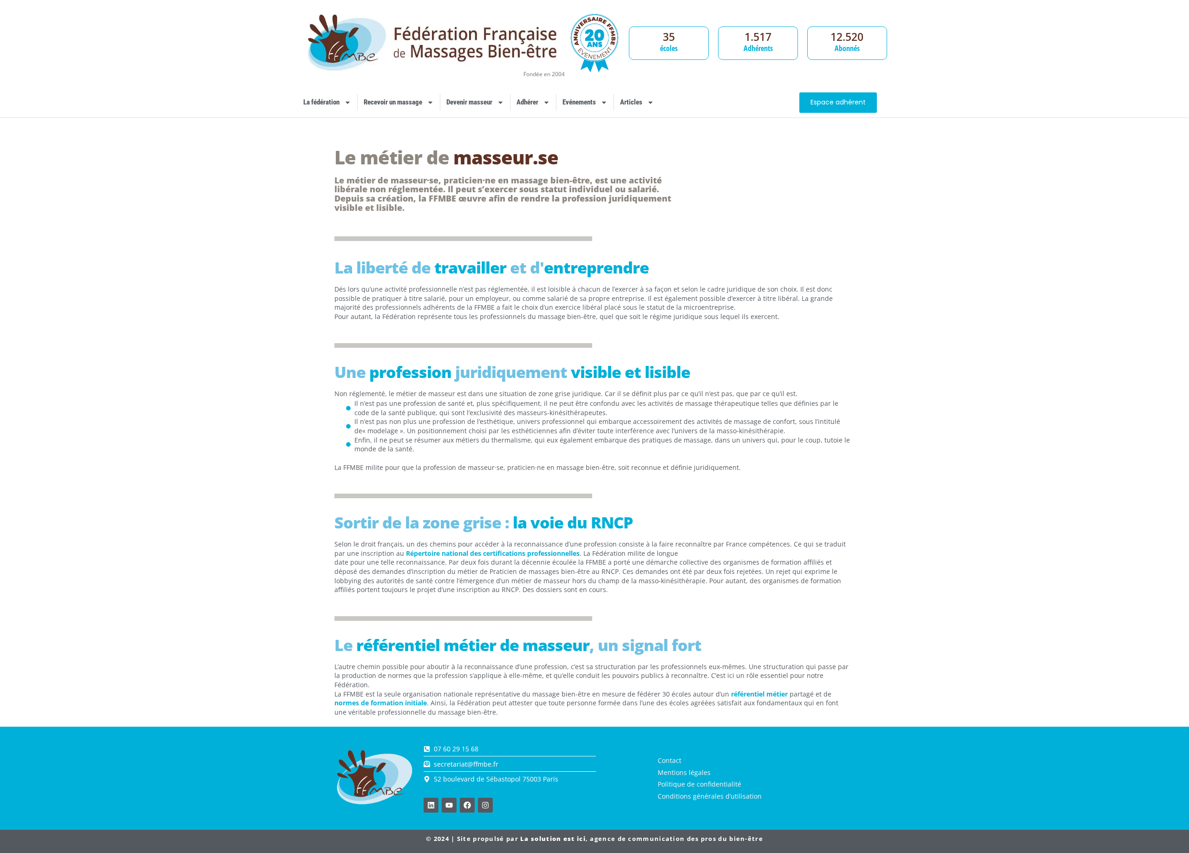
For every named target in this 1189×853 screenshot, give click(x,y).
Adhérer (527, 102)
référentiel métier (759, 694)
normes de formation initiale (380, 702)
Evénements (579, 102)
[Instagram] (485, 805)
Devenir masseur (469, 102)
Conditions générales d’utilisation (710, 796)
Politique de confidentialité (699, 784)
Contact (669, 760)
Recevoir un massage (393, 102)
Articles (631, 102)
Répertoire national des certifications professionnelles (493, 553)
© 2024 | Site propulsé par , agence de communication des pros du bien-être (594, 838)
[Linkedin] (431, 805)
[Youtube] (449, 805)
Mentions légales (684, 772)
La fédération (321, 102)
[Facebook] (467, 805)
